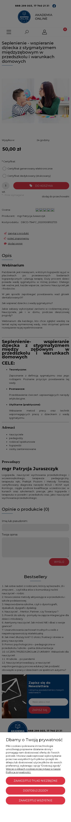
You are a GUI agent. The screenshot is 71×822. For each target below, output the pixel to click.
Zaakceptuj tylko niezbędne (36, 780)
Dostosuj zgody (35, 790)
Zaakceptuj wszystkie (35, 800)
